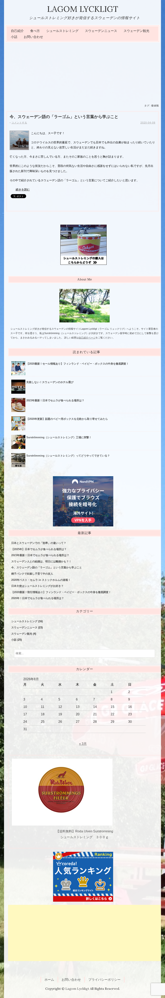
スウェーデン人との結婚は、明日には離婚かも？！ (41, 561)
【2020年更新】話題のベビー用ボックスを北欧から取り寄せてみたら (67, 418)
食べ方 (35, 31)
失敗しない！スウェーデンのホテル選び (49, 382)
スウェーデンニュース (101, 31)
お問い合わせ (33, 37)
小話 (14, 37)
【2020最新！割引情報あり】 (61, 592)
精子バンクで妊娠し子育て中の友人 (32, 573)
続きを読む (23, 189)
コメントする (19, 122)
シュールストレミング (62, 31)
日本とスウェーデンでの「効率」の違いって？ (38, 542)
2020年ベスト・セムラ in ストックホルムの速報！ (41, 579)
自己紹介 (17, 31)
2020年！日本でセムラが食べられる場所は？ (37, 598)
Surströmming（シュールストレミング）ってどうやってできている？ (68, 455)
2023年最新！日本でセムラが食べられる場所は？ (55, 400)
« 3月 (83, 743)
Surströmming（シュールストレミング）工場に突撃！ (59, 437)
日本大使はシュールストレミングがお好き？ (37, 585)
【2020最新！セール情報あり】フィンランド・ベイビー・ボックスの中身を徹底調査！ (77, 363)
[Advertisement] (82, 72)
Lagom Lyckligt (82, 9)
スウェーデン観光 (136, 31)
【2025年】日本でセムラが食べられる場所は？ (39, 549)
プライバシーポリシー (104, 980)
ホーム (49, 980)
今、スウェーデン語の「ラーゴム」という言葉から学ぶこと (64, 116)
